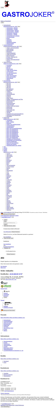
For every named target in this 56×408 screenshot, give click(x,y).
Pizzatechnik (9, 108)
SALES (5, 148)
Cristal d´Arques (10, 166)
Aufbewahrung (9, 49)
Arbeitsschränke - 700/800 (12, 31)
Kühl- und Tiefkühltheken (12, 132)
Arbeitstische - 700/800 (11, 34)
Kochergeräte (9, 102)
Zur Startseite (4, 266)
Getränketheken (10, 127)
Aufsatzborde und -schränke (12, 35)
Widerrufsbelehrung (8, 349)
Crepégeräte (9, 92)
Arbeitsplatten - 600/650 (12, 28)
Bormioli (8, 161)
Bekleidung (9, 51)
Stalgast (8, 206)
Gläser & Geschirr (8, 62)
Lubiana (8, 181)
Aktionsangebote (7, 345)
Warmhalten (9, 116)
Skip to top (3, 267)
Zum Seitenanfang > (5, 406)
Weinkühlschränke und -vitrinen (13, 145)
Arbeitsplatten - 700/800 (12, 29)
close (19, 26)
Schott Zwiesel (9, 203)
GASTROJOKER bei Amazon (13, 350)
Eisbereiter (8, 123)
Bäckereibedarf (9, 50)
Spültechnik (9, 111)
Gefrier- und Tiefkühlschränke (13, 124)
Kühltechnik (6, 117)
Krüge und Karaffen (11, 76)
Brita (7, 164)
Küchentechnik (7, 80)
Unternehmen (7, 344)
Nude (7, 187)
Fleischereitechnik (10, 94)
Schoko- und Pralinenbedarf (12, 59)
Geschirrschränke (10, 37)
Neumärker (9, 185)
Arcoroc (8, 153)
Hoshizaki (8, 175)
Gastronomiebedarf (8, 45)
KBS (7, 178)
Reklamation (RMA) (8, 348)
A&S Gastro (9, 154)
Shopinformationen (8, 341)
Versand (2, 300)
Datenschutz (6, 215)
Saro (7, 199)
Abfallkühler (9, 120)
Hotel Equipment (10, 55)
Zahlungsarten (4, 288)
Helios (7, 174)
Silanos (8, 204)
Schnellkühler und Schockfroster (13, 140)
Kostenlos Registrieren (9, 246)
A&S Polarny (9, 156)
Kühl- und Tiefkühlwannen (12, 136)
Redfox (8, 192)
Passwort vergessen (8, 374)
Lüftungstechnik (10, 104)
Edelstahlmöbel (7, 25)
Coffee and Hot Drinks (11, 70)
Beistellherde (9, 90)
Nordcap (8, 186)
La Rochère (9, 179)
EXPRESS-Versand (8, 307)
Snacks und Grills (10, 109)
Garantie (5, 346)
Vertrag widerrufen (5, 393)
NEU (5, 146)
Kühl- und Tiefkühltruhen (12, 135)
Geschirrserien (9, 74)
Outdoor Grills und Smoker (12, 106)
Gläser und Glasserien (11, 75)
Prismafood (9, 191)
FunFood (8, 96)
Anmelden (6, 373)
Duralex (8, 168)
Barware (8, 67)
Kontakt (5, 342)
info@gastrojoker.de (9, 390)
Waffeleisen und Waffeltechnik (13, 115)
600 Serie (8, 83)
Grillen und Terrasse (11, 54)
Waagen (8, 61)
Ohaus (7, 189)
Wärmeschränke (10, 43)
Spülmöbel (8, 39)
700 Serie (8, 86)
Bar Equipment (9, 88)
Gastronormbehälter (11, 53)
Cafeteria (8, 91)
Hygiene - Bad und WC (11, 57)
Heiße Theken (9, 98)
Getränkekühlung (10, 125)
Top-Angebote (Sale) (8, 328)
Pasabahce (8, 190)
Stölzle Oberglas (10, 208)
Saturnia (8, 200)
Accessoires (9, 65)
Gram (7, 173)
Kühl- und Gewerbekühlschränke (14, 128)
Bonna (7, 158)
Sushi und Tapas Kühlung (12, 142)
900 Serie (8, 87)
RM (7, 194)
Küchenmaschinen (10, 103)
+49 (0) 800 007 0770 (15, 274)
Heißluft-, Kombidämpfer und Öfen (14, 99)
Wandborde (9, 41)
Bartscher (8, 157)
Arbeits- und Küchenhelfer (12, 47)
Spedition (6, 306)
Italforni (8, 177)
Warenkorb (6, 361)
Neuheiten (6, 326)
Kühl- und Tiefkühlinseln (12, 129)
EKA (7, 169)
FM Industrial (9, 170)
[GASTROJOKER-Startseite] (28, 13)
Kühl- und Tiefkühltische (12, 133)
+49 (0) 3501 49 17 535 (10, 279)
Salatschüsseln (9, 78)
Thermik (8, 112)
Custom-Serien (9, 71)
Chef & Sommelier (10, 165)
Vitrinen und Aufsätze (11, 144)
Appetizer (8, 66)
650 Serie (8, 85)
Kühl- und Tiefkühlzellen (12, 137)
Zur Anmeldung (7, 236)
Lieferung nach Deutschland (9, 214)
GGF (7, 172)
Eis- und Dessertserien (11, 73)
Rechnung (6, 295)
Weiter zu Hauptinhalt (6, 21)
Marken (5, 150)
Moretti (8, 183)
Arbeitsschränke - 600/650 (12, 30)
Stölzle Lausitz (9, 207)
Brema (7, 162)
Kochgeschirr (9, 58)
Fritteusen (8, 95)
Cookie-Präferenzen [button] (19, 405)
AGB (2, 215)
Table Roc (8, 210)
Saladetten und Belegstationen (13, 139)
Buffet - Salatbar (10, 121)
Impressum (11, 215)
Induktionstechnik (10, 100)
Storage (8, 79)
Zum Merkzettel (7, 231)
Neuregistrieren (7, 376)
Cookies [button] (17, 215)
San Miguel (9, 196)
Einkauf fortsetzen (15, 231)
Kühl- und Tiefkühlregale (12, 131)
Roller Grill (9, 195)
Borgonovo (9, 160)
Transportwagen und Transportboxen (14, 113)
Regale (8, 38)
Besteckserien (9, 69)
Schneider (8, 202)
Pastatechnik (9, 107)
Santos (7, 198)
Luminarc (8, 182)
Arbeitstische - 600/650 (11, 33)
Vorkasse (6, 293)
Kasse (5, 362)
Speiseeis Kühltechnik (11, 141)
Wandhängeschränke (11, 42)
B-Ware (5, 149)
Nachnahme (6, 294)
